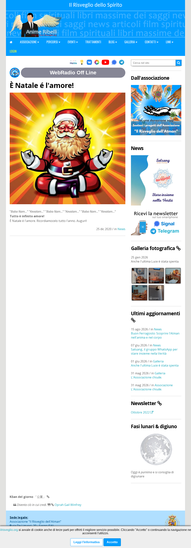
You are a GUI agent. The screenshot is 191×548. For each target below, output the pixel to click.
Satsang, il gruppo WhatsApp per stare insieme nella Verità (154, 351)
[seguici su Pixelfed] (97, 62)
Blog (112, 42)
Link (169, 42)
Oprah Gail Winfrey (68, 505)
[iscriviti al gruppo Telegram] (121, 62)
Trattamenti (93, 42)
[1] (178, 63)
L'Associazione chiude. (146, 377)
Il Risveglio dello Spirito (95, 5)
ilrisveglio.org (9, 529)
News (121, 229)
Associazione (28, 42)
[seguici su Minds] (82, 62)
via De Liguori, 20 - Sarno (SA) (32, 526)
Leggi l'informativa (86, 542)
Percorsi (52, 42)
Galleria (130, 42)
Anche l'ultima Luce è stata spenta (155, 365)
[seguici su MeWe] (73, 62)
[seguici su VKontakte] (89, 62)
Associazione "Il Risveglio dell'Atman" (35, 521)
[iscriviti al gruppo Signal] (114, 62)
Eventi (72, 42)
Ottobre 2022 (140, 412)
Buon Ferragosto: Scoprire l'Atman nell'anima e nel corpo (155, 335)
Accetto (112, 542)
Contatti (151, 42)
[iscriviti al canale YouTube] (105, 62)
